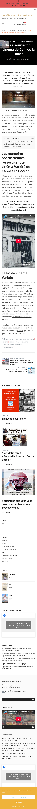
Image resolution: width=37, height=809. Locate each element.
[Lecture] (4, 727)
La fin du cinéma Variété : (13, 147)
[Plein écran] (33, 727)
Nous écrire (5, 561)
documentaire (14, 342)
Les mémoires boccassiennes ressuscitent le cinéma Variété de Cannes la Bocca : (18, 142)
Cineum (20, 331)
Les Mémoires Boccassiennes (17, 15)
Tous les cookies (18, 797)
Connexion (17, 24)
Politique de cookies (16, 806)
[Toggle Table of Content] (31, 138)
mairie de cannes (8, 347)
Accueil (4, 535)
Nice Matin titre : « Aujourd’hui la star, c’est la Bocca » (18, 456)
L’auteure (5, 541)
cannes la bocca (8, 339)
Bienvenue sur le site (14, 418)
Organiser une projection (9, 555)
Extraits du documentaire (23, 41)
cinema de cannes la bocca (25, 339)
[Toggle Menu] (33, 699)
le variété (25, 342)
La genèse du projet (8, 546)
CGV (23, 806)
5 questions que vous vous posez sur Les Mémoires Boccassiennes (17, 504)
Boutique (4, 552)
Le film (4, 543)
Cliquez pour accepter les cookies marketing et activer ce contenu (18, 625)
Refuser (18, 802)
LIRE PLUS (8, 423)
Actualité (7, 41)
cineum (5, 342)
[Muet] (30, 727)
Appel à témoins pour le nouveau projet (14, 664)
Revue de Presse (7, 558)
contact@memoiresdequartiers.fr (15, 691)
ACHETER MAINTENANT (18, 5)
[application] (18, 719)
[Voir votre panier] (24, 23)
